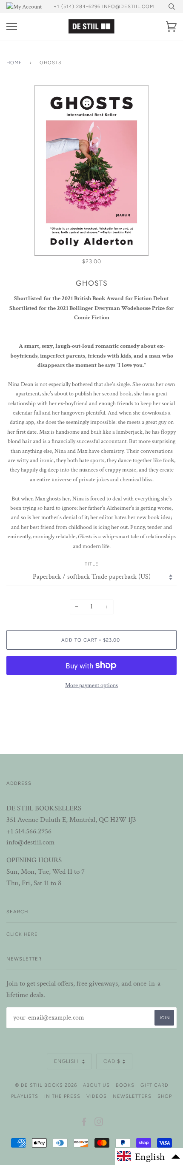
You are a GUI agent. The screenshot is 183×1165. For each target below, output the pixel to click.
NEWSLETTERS (132, 1096)
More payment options (91, 685)
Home (14, 62)
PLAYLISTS (24, 1096)
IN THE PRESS (62, 1096)
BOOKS (125, 1085)
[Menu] (11, 26)
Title (92, 564)
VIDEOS (96, 1096)
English (67, 1061)
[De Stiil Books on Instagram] (98, 1123)
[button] (149, 1156)
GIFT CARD (154, 1085)
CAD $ (111, 1061)
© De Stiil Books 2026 (46, 1085)
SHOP (164, 1096)
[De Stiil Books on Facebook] (84, 1123)
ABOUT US (96, 1085)
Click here (22, 934)
